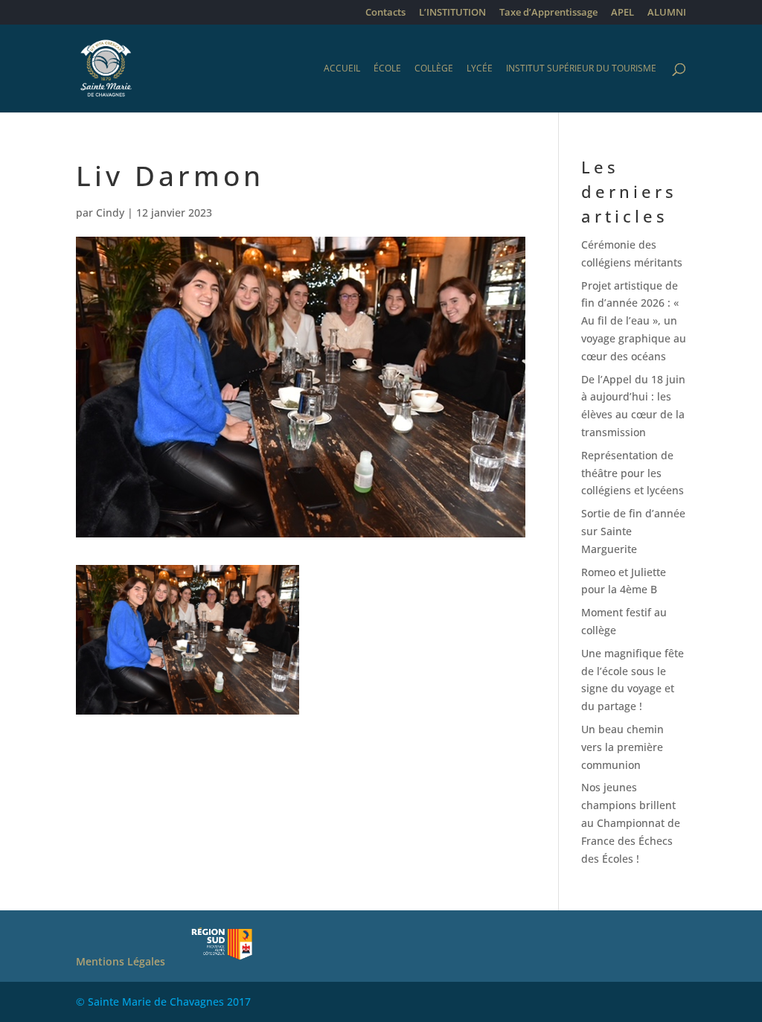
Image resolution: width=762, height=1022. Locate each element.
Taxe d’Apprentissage (548, 13)
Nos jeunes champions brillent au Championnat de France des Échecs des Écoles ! (630, 822)
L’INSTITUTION (452, 13)
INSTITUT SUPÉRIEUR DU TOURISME (581, 68)
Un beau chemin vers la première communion (622, 747)
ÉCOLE (387, 68)
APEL (622, 13)
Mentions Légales (120, 961)
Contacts (385, 13)
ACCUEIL (342, 68)
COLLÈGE (433, 68)
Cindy (110, 212)
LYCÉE (480, 68)
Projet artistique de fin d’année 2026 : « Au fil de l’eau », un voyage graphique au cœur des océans (633, 320)
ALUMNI (666, 13)
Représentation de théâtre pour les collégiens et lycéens (632, 473)
